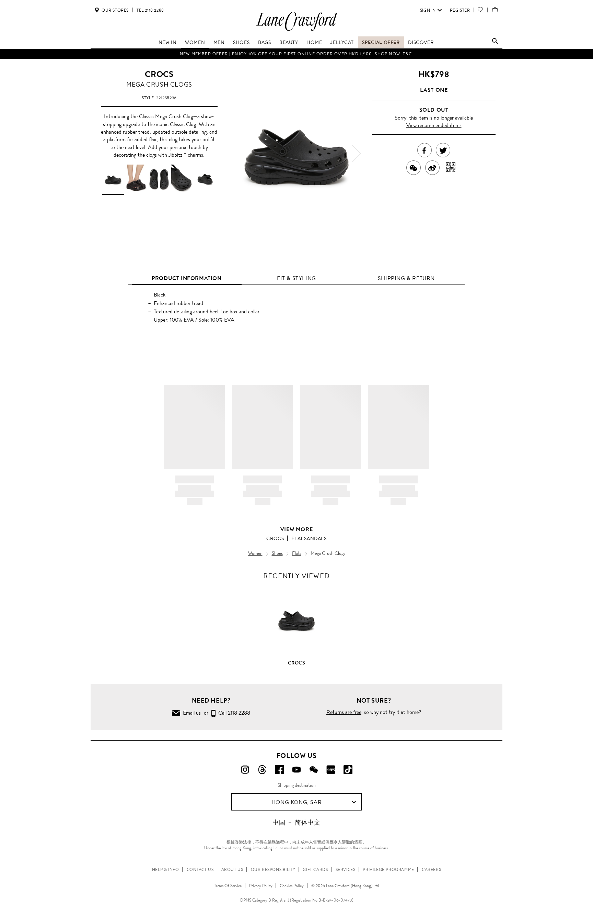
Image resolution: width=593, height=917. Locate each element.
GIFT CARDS (315, 869)
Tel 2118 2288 (150, 10)
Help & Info (165, 869)
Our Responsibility (273, 869)
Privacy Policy (260, 886)
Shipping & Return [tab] (406, 278)
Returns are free (343, 712)
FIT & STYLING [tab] (296, 278)
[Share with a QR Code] (451, 167)
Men (219, 42)
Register (460, 10)
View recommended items (434, 125)
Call (233, 713)
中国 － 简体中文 (296, 822)
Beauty (288, 42)
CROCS (159, 74)
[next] (356, 153)
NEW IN (168, 42)
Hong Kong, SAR (296, 802)
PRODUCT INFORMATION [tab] (186, 278)
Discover (420, 42)
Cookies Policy (292, 886)
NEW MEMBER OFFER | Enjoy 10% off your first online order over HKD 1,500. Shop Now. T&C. (296, 54)
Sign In (428, 10)
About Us (232, 869)
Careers (431, 869)
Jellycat (341, 42)
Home (314, 42)
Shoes (241, 42)
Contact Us (200, 869)
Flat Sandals (308, 538)
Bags (264, 42)
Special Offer (381, 42)
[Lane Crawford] (296, 30)
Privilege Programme (388, 869)
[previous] (236, 153)
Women (195, 42)
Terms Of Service (228, 886)
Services (346, 869)
